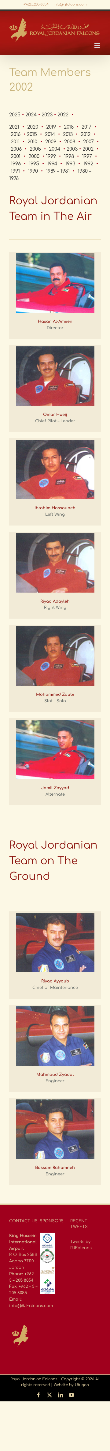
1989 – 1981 (58, 171)
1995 (34, 164)
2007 (88, 142)
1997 (87, 156)
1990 (33, 171)
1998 (69, 156)
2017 (86, 127)
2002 (88, 149)
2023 (47, 115)
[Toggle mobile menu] (97, 45)
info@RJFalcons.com (31, 1306)
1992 (88, 164)
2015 (32, 134)
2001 (15, 156)
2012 (85, 134)
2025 (14, 115)
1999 (51, 156)
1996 (16, 164)
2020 (32, 127)
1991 (15, 171)
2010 (32, 142)
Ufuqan (82, 1385)
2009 (50, 142)
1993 (70, 164)
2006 (16, 149)
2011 (15, 142)
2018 (69, 127)
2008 (69, 142)
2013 (68, 134)
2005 (35, 149)
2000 (33, 156)
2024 (31, 115)
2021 (14, 127)
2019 (51, 127)
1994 (52, 164)
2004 (54, 149)
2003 (72, 149)
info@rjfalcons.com (69, 4)
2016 (15, 134)
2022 (62, 115)
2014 (50, 134)
